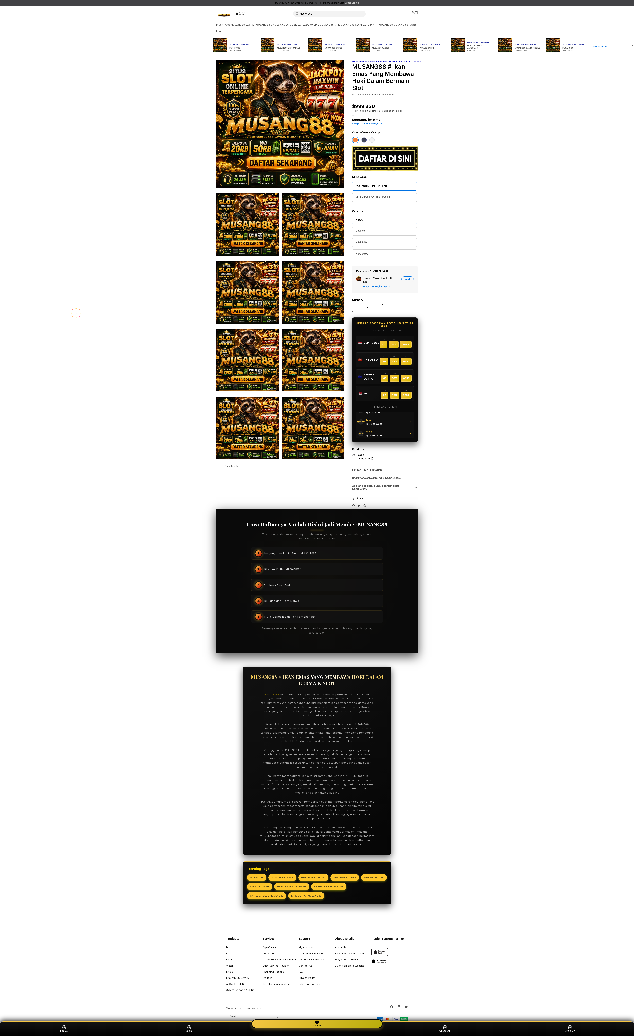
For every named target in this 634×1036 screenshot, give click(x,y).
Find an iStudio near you (349, 953)
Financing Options (273, 972)
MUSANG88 (223, 24)
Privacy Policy (307, 978)
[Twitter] (360, 506)
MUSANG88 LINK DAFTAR (371, 186)
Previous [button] (218, 3)
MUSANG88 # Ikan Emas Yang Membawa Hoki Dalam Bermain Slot (317, 3)
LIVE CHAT (570, 1031)
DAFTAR (317, 1025)
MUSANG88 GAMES (267, 24)
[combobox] (329, 14)
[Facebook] (354, 506)
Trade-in (267, 978)
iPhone (230, 959)
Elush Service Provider (276, 965)
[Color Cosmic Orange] (355, 140)
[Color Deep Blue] (364, 140)
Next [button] (416, 3)
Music (229, 972)
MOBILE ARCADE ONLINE (291, 886)
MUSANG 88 (400, 24)
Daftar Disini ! (352, 3)
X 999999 (362, 253)
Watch (230, 965)
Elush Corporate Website (349, 965)
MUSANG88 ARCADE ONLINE (279, 959)
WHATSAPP (445, 1031)
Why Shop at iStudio (347, 959)
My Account (306, 947)
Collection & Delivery (311, 953)
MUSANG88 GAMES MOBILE (373, 197)
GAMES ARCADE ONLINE (240, 990)
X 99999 (361, 242)
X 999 (359, 219)
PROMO (64, 1031)
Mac (228, 947)
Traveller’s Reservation (276, 984)
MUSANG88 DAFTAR (243, 24)
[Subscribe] (277, 1017)
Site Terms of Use (309, 984)
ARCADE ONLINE (309, 24)
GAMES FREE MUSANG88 (328, 886)
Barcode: (376, 94)
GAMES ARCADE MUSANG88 (266, 895)
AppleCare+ (269, 947)
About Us (340, 947)
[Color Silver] (372, 140)
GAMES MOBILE (289, 24)
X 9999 (360, 231)
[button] (223, 24)
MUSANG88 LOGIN (282, 877)
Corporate (269, 953)
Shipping (372, 111)
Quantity (357, 300)
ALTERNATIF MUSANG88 (378, 24)
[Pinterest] (365, 506)
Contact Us (305, 965)
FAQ (301, 972)
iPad (228, 953)
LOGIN (189, 1031)
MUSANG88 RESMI (351, 24)
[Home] (223, 16)
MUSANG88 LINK (330, 24)
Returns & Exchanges (311, 959)
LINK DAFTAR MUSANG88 (306, 895)
